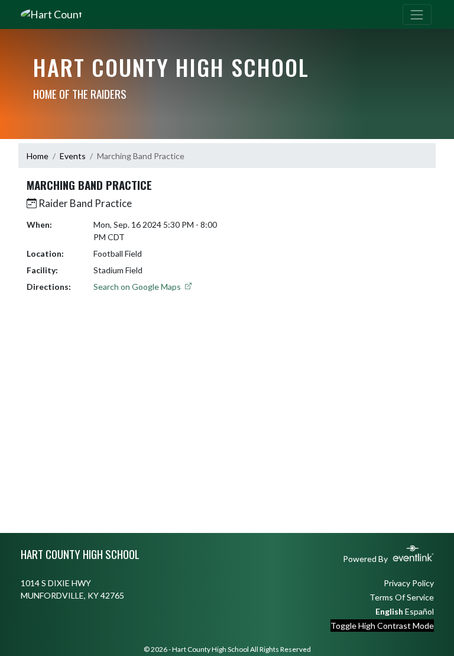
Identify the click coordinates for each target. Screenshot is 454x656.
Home (37, 156)
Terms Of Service (401, 597)
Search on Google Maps (138, 287)
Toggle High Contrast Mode (382, 626)
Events (73, 156)
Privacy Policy (409, 583)
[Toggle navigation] (417, 14)
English (389, 611)
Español (419, 611)
